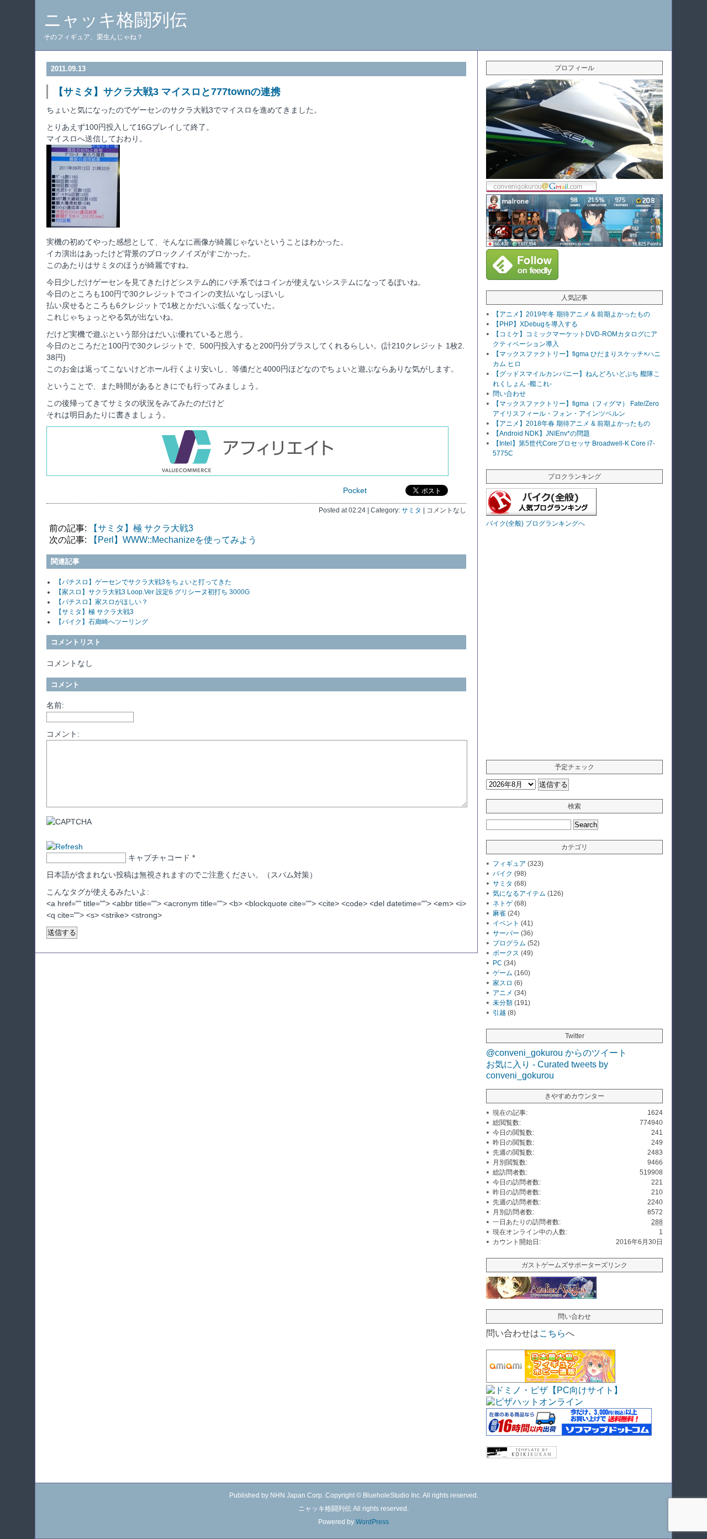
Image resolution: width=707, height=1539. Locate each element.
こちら (552, 1333)
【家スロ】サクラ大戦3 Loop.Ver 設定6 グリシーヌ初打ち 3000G (152, 592)
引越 (499, 1013)
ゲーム (503, 973)
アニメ (503, 993)
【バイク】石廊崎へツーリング (101, 622)
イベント (506, 923)
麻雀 (499, 913)
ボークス (506, 953)
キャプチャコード (159, 857)
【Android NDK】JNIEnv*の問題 (541, 433)
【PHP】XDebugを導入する (535, 324)
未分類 (503, 1003)
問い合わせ (509, 394)
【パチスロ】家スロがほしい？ (101, 602)
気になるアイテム (519, 893)
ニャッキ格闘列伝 (115, 20)
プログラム (509, 943)
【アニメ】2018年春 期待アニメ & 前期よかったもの (571, 423)
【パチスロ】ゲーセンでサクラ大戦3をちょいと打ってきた (143, 582)
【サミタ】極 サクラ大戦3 (141, 528)
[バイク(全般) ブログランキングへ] (541, 512)
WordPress (372, 1522)
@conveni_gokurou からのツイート (556, 1052)
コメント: (63, 733)
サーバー (506, 933)
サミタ (411, 510)
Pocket (355, 490)
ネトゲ (503, 903)
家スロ (503, 983)
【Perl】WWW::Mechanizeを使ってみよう (173, 539)
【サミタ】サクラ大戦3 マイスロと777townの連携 (167, 91)
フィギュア (509, 864)
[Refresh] (64, 846)
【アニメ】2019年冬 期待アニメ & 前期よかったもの (571, 314)
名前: (55, 705)
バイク (503, 873)
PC (497, 963)
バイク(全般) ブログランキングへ (535, 523)
